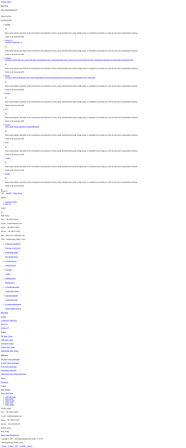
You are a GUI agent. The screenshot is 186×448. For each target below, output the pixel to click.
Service (7, 93)
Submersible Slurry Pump (64, 60)
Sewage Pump (112, 60)
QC (6, 109)
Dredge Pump (103, 60)
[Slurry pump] (6, 2)
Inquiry (7, 174)
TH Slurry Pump (11, 60)
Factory (7, 125)
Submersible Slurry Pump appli (84, 77)
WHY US (4, 324)
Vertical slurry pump (48, 60)
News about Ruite (11, 127)
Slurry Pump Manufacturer (10, 435)
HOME (7, 25)
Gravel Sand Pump (79, 60)
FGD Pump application (50, 77)
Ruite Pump (4, 313)
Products (8, 58)
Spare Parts (129, 60)
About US (8, 40)
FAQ (7, 142)
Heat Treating (27, 127)
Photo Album (17, 193)
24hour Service (6, 16)
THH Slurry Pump (35, 60)
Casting (20, 127)
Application (4, 355)
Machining (35, 127)
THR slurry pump (23, 60)
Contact (7, 158)
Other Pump (121, 60)
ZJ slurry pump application (33, 77)
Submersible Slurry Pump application (13, 374)
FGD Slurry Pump (92, 60)
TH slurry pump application (14, 77)
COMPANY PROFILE (9, 321)
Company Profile (11, 42)
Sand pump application (66, 77)
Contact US (5, 328)
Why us (19, 42)
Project (7, 76)
